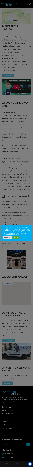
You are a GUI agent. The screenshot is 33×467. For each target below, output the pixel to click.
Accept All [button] (16, 237)
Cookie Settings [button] (7, 237)
